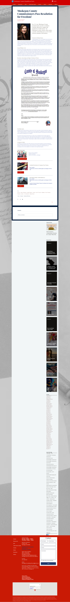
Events (14, 547)
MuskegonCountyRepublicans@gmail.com (30, 563)
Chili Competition (49, 505)
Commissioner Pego (49, 515)
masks (22, 192)
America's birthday (49, 479)
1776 (51, 453)
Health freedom (29, 192)
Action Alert (48, 476)
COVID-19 (52, 497)
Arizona (47, 483)
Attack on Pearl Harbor (50, 486)
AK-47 (53, 471)
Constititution (48, 523)
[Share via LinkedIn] (22, 199)
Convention (48, 524)
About (14, 554)
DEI (53, 530)
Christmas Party (48, 512)
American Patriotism (49, 482)
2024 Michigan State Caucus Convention (51, 465)
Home (14, 539)
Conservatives (48, 521)
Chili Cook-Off (55, 505)
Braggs (47, 497)
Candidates (54, 500)
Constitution (53, 523)
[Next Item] (55, 227)
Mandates (43, 192)
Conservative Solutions (50, 518)
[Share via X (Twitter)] (20, 199)
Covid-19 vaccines (49, 529)
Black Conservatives (49, 494)
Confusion (55, 515)
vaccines (34, 192)
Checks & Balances (49, 503)
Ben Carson (48, 488)
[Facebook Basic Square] (47, 534)
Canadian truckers (49, 500)
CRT (55, 497)
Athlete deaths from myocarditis (51, 485)
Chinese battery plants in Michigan (51, 506)
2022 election (48, 462)
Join (14, 543)
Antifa (54, 482)
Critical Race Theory (49, 530)
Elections (15, 552)
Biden (52, 488)
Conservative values (49, 520)
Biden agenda (48, 491)
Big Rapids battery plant (50, 492)
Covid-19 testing (47, 192)
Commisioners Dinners (50, 514)
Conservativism (53, 521)
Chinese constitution (49, 509)
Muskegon (17, 1)
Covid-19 (18, 192)
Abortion (47, 473)
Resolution (25, 192)
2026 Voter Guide (16, 545)
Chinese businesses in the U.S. (51, 508)
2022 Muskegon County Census (51, 459)
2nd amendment (49, 468)
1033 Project (48, 453)
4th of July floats (49, 471)
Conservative (53, 517)
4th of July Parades (49, 470)
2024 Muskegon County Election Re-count (51, 467)
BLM (55, 486)
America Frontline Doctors (50, 477)
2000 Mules (54, 455)
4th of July (54, 468)
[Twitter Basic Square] (48, 534)
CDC (50, 497)
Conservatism (48, 517)
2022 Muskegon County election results (51, 461)
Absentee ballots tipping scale (51, 474)
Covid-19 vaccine (38, 192)
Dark (55, 530)
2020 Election (48, 456)
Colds (53, 512)
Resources (15, 541)
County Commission (54, 524)
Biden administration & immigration (51, 489)
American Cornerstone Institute (51, 480)
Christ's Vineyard (49, 511)
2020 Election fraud (49, 458)
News (14, 550)
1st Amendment (49, 455)
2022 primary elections (50, 464)
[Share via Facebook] (17, 199)
